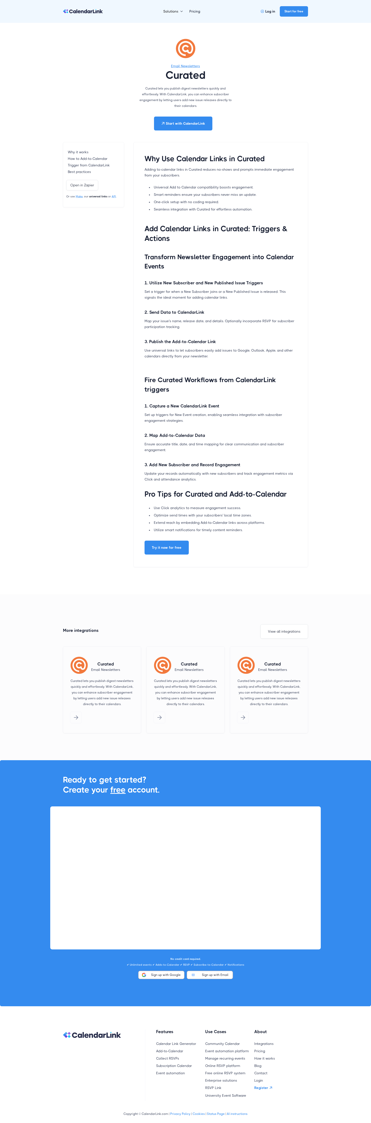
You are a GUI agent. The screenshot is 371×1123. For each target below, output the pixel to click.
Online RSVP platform (222, 1066)
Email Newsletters (185, 66)
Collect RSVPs (167, 1058)
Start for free (293, 11)
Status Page (216, 1114)
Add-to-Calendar (169, 1051)
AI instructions (237, 1114)
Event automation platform (227, 1051)
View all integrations (284, 631)
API (114, 196)
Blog (257, 1066)
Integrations (264, 1044)
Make (79, 196)
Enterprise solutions (221, 1080)
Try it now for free (166, 548)
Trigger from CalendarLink (89, 165)
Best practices (79, 172)
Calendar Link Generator (176, 1044)
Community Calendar (222, 1044)
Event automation (170, 1073)
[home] (83, 11)
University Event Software (225, 1095)
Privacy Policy (180, 1114)
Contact (260, 1073)
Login (258, 1080)
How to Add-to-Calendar (87, 159)
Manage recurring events (225, 1058)
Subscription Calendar (174, 1066)
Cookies (199, 1114)
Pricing (194, 11)
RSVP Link (213, 1088)
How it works (264, 1058)
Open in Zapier (82, 185)
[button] (173, 11)
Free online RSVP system (225, 1073)
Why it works (78, 152)
